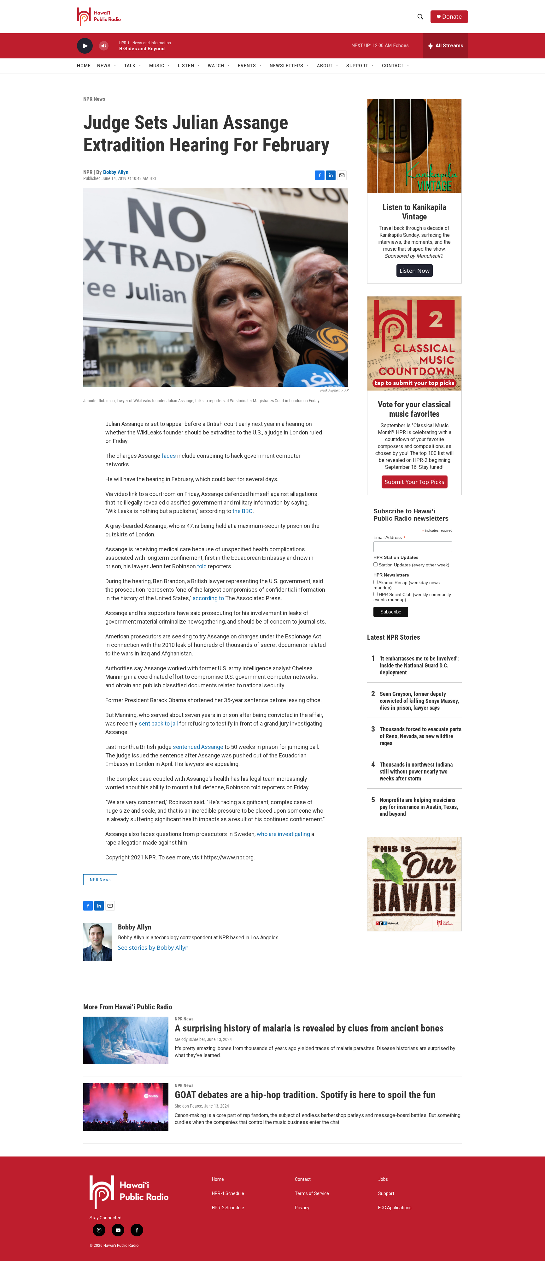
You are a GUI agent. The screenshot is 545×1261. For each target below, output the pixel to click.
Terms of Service (312, 1193)
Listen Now (415, 270)
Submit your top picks (414, 482)
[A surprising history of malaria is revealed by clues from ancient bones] (125, 1040)
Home (84, 65)
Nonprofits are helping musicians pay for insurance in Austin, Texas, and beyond (419, 807)
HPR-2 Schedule (228, 1207)
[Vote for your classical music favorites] (414, 343)
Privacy (302, 1207)
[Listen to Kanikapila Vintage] (414, 146)
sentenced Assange (198, 747)
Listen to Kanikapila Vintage (414, 211)
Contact (303, 1179)
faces (169, 455)
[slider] (114, 45)
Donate (452, 16)
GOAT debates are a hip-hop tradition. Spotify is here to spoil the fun (305, 1094)
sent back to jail (158, 723)
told (202, 566)
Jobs (383, 1179)
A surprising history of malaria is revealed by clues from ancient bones (309, 1028)
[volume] (103, 46)
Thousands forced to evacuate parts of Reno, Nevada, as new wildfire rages (420, 736)
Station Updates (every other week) (413, 564)
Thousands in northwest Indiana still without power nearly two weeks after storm (416, 771)
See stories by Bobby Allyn (153, 947)
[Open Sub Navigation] (115, 65)
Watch (216, 65)
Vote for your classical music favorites (414, 409)
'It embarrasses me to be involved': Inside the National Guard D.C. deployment (419, 665)
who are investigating (283, 834)
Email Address (389, 538)
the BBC (242, 511)
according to (208, 598)
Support (386, 1193)
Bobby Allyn (115, 172)
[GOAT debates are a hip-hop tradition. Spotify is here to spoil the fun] (125, 1107)
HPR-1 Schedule (228, 1193)
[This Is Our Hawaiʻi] (414, 884)
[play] (85, 46)
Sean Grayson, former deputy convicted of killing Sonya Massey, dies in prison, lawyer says (419, 700)
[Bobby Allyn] (97, 942)
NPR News (94, 99)
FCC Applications (395, 1207)
